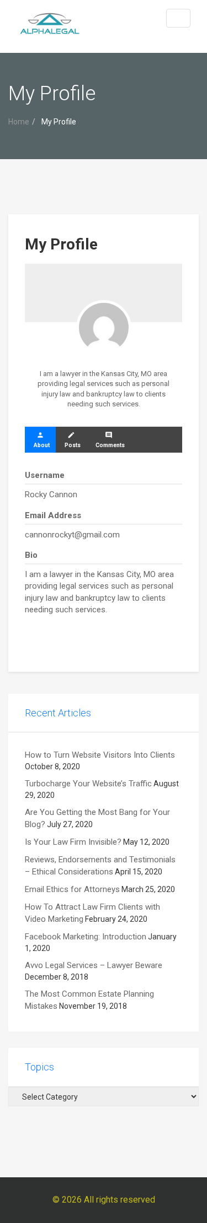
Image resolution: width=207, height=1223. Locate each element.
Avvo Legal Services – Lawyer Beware (93, 965)
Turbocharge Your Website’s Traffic (88, 784)
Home (18, 121)
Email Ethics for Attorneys (72, 889)
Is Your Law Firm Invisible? (73, 842)
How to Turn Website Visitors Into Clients (100, 755)
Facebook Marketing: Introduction (85, 937)
